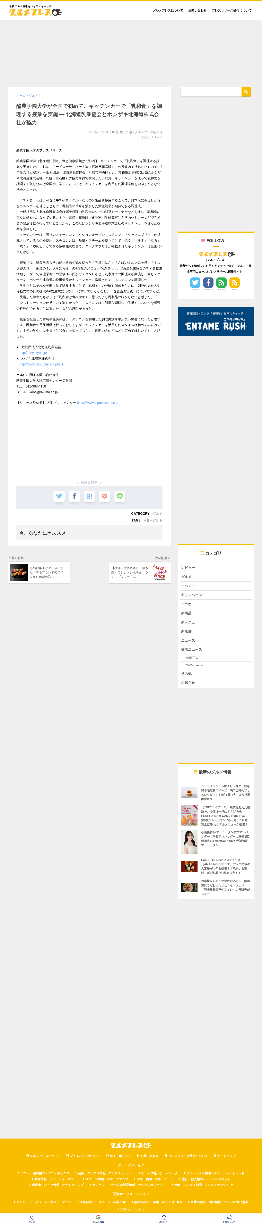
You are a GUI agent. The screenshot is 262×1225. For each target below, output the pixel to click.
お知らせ (188, 683)
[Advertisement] (131, 51)
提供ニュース (191, 649)
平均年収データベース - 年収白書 (103, 1202)
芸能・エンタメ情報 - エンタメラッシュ (105, 1173)
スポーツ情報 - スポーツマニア (107, 1179)
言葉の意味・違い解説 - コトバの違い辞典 (219, 1202)
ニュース (188, 640)
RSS (234, 289)
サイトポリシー (120, 1156)
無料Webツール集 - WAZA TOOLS (158, 1202)
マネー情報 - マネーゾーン (155, 1179)
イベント (188, 586)
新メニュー (190, 622)
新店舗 (186, 631)
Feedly (221, 289)
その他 (186, 674)
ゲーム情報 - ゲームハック (159, 1173)
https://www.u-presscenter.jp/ (97, 403)
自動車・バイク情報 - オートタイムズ (58, 1184)
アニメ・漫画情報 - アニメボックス (45, 1173)
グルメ (158, 513)
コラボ (186, 604)
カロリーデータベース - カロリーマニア (44, 1202)
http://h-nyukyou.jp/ (33, 353)
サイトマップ (226, 1156)
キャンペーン (191, 595)
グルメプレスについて (167, 10)
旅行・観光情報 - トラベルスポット (206, 1179)
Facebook (208, 289)
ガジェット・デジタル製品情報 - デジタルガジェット (129, 1184)
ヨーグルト (154, 520)
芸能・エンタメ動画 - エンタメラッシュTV (203, 1184)
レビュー (188, 568)
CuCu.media (194, 665)
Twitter (195, 289)
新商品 (186, 613)
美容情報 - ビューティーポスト (55, 1179)
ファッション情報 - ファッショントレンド (215, 1173)
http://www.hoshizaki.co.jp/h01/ (42, 364)
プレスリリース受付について (232, 10)
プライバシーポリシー (85, 1156)
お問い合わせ (197, 10)
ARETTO (192, 657)
